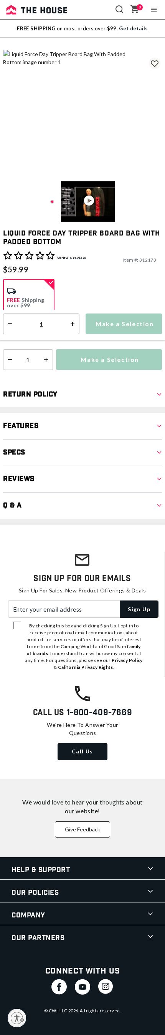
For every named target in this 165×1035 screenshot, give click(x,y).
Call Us (82, 751)
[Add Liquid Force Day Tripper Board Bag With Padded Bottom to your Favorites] (154, 63)
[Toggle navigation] (154, 9)
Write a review (71, 257)
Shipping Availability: (32, 335)
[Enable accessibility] (17, 1018)
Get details (133, 28)
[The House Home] (37, 9)
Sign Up (139, 609)
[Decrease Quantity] (8, 360)
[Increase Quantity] (48, 360)
